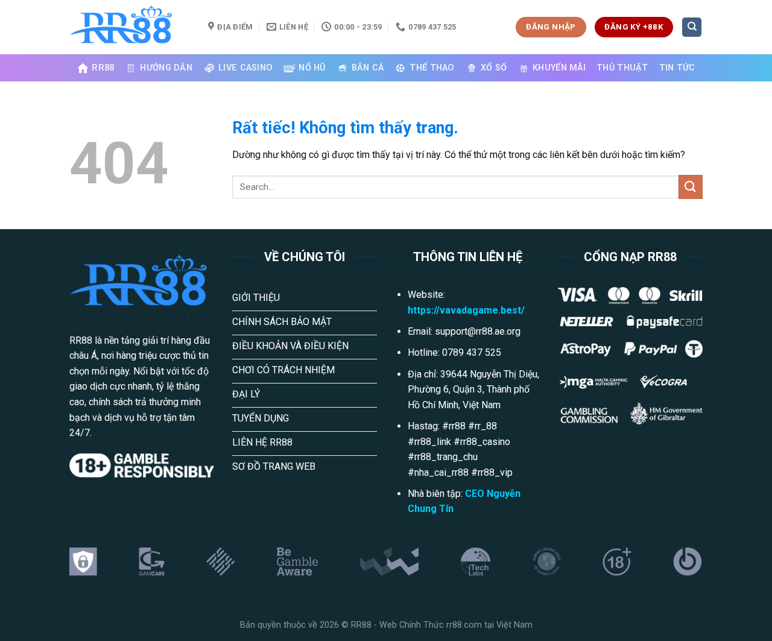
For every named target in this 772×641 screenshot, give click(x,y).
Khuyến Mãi (559, 68)
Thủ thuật (622, 68)
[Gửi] (691, 186)
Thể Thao (432, 68)
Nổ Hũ (312, 68)
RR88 (103, 68)
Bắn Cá (368, 68)
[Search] (691, 27)
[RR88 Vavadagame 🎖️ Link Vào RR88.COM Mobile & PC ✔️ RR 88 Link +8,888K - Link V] (129, 27)
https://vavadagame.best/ (466, 310)
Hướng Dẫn (166, 68)
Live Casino (245, 68)
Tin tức (677, 68)
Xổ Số (494, 68)
